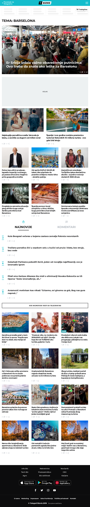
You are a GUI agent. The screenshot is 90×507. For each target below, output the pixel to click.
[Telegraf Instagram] (48, 490)
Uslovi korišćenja (46, 498)
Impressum (34, 498)
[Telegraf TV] (54, 490)
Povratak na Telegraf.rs (9, 3)
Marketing (25, 498)
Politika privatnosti (61, 498)
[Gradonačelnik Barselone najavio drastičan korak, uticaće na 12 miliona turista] (45, 358)
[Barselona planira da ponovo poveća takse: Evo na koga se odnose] (15, 394)
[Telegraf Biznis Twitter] (41, 490)
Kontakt (73, 498)
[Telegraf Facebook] (35, 490)
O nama (17, 498)
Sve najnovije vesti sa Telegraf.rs (45, 305)
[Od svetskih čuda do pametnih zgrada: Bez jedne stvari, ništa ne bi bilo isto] (45, 431)
